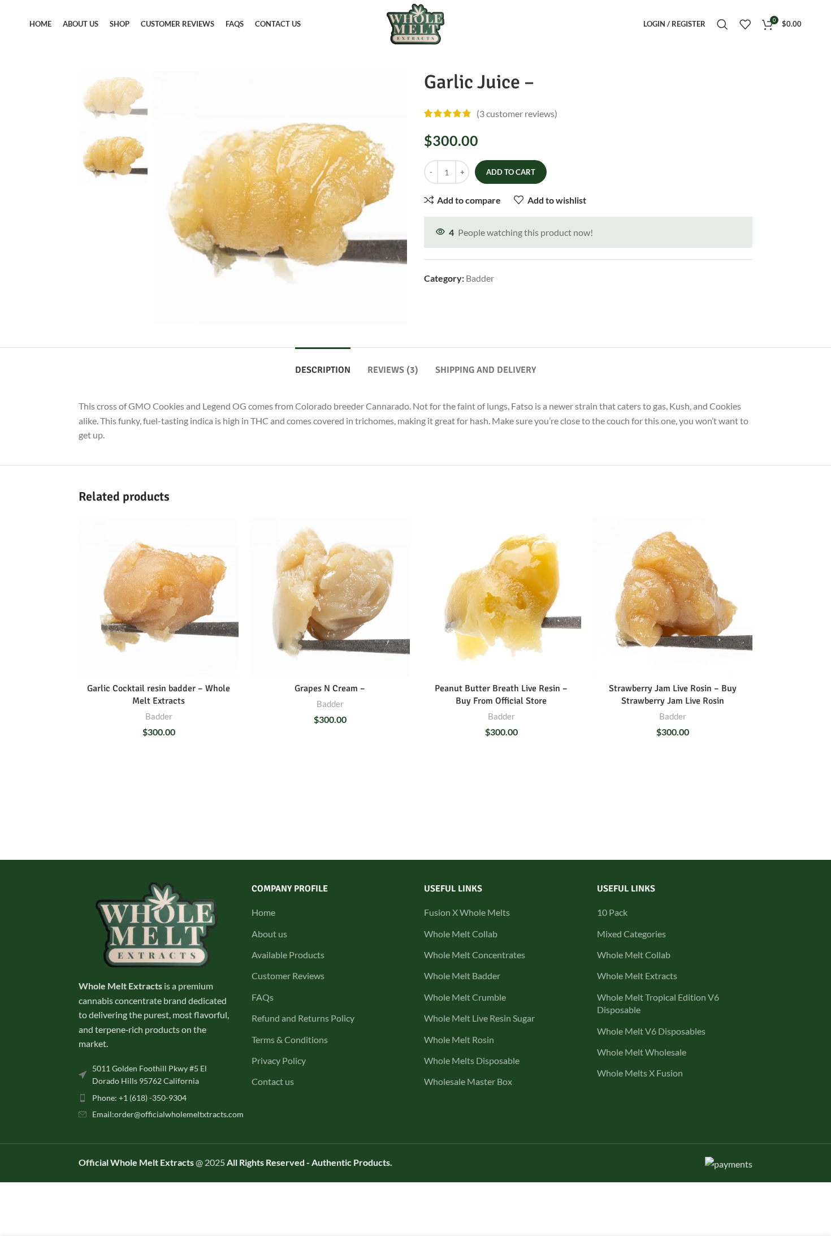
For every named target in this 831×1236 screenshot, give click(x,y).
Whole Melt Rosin (459, 1039)
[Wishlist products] (745, 24)
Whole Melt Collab (460, 933)
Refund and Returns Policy (303, 1018)
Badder (480, 278)
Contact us (273, 1081)
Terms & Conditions (290, 1039)
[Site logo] (415, 23)
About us (269, 933)
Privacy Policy (279, 1060)
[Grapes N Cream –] (330, 597)
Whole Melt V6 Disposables (651, 1031)
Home (263, 912)
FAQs (263, 997)
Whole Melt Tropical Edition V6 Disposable (658, 1003)
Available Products (288, 954)
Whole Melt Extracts (637, 975)
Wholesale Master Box (468, 1081)
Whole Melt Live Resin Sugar (479, 1018)
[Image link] (156, 923)
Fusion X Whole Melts (467, 912)
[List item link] (157, 1075)
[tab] (322, 364)
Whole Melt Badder (462, 975)
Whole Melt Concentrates (474, 954)
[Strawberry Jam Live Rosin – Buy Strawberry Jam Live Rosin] (672, 597)
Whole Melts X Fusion (640, 1072)
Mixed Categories (631, 933)
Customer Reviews (288, 975)
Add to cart (510, 171)
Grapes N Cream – (330, 688)
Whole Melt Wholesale (641, 1051)
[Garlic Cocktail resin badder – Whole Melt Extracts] (159, 597)
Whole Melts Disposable (472, 1060)
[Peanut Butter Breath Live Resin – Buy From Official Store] (501, 597)
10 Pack (612, 912)
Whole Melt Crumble (465, 997)
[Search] (722, 24)
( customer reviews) (517, 113)
